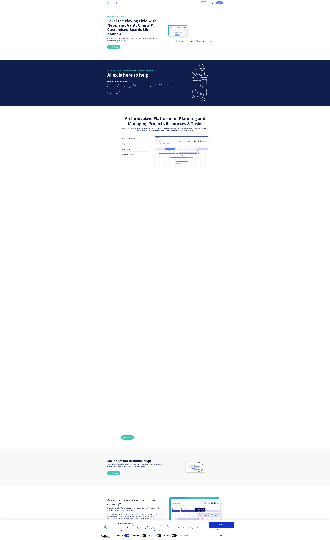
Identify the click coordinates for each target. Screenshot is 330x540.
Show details (184, 535)
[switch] (143, 535)
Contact (203, 3)
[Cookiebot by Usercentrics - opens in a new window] (105, 536)
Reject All (221, 535)
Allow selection (221, 530)
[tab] (179, 41)
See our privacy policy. (156, 530)
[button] (128, 3)
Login (212, 3)
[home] (112, 3)
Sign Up (219, 3)
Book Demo (113, 47)
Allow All (221, 524)
